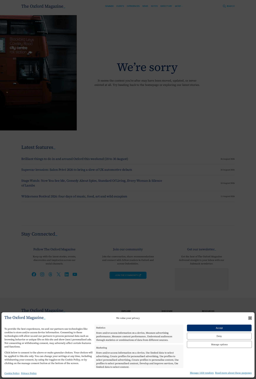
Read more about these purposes (233, 372)
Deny (219, 336)
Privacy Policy (29, 373)
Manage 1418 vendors (202, 372)
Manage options (219, 344)
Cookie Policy (12, 373)
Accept (219, 328)
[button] (250, 318)
